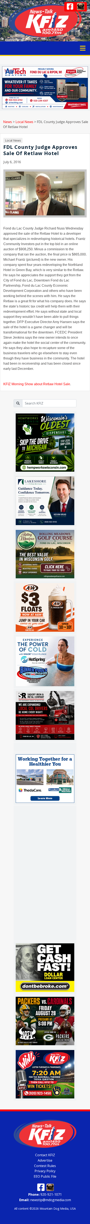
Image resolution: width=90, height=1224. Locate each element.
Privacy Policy (45, 1171)
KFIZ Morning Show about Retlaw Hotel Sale (36, 384)
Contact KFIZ (45, 1155)
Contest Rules (45, 1165)
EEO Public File (45, 1176)
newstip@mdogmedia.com (45, 1199)
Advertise (45, 1160)
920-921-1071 (45, 1194)
